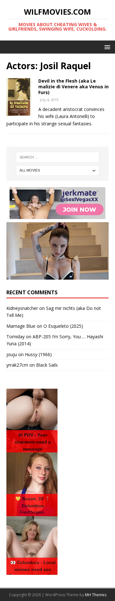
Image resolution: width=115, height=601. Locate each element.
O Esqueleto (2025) (63, 326)
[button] (106, 46)
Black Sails (47, 365)
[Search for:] (57, 157)
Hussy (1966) (38, 354)
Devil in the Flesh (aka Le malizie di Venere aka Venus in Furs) (73, 86)
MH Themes (95, 594)
